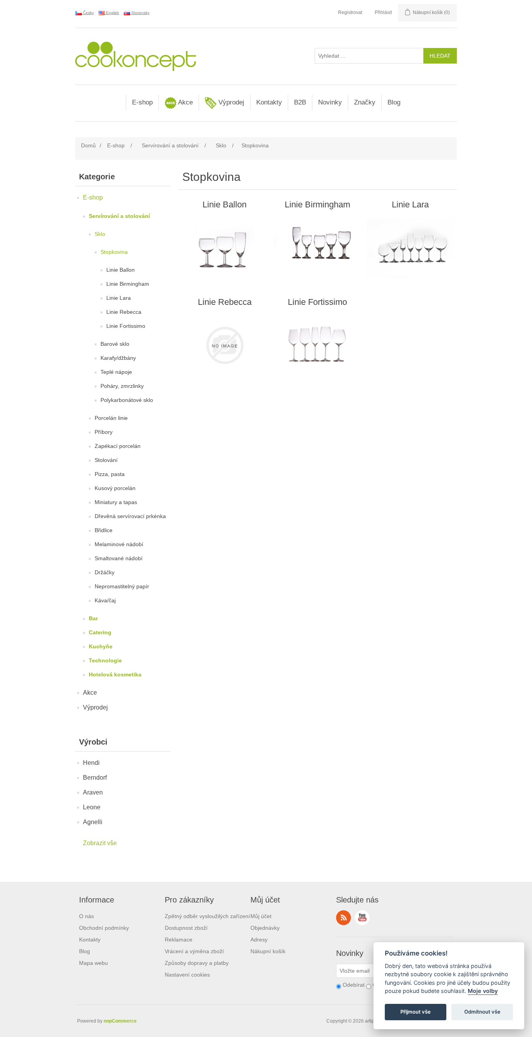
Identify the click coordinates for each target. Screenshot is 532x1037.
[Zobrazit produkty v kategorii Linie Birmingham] (318, 248)
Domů (88, 145)
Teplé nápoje (116, 372)
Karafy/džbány (118, 358)
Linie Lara (118, 298)
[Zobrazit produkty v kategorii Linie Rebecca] (225, 345)
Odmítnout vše (482, 1012)
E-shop (142, 102)
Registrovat (350, 12)
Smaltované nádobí (119, 558)
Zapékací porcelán (118, 446)
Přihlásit (383, 12)
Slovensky (140, 13)
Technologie (105, 660)
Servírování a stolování (119, 216)
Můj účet (260, 916)
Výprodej (230, 102)
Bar (93, 618)
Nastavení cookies (187, 975)
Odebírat (354, 985)
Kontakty (269, 102)
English (112, 13)
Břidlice (104, 530)
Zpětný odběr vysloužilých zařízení (207, 916)
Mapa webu (93, 963)
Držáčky (105, 572)
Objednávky (265, 928)
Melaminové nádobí (119, 544)
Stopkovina (114, 252)
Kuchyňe (101, 646)
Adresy (259, 939)
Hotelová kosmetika (115, 674)
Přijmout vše (415, 1012)
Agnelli (92, 822)
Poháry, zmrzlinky (122, 386)
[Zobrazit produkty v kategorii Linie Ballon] (225, 248)
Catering (100, 632)
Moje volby (483, 991)
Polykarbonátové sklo (126, 400)
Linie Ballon (120, 270)
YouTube (362, 917)
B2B (300, 102)
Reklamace (178, 939)
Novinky (330, 102)
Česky (88, 13)
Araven (93, 792)
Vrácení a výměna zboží (194, 951)
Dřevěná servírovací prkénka (130, 516)
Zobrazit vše (100, 843)
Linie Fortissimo (125, 326)
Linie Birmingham (127, 284)
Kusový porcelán (115, 488)
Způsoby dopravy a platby (197, 963)
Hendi (91, 762)
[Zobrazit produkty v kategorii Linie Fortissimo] (318, 345)
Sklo (100, 234)
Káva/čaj (105, 600)
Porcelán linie (111, 418)
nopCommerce (120, 1021)
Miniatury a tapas (116, 502)
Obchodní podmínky (104, 928)
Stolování (106, 460)
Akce (184, 102)
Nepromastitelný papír (122, 586)
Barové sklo (114, 344)
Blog (394, 102)
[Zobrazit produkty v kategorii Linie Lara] (410, 248)
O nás (86, 916)
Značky (364, 102)
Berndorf (95, 777)
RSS (343, 917)
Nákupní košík (267, 951)
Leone (91, 807)
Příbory (104, 432)
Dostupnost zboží (186, 928)
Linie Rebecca (123, 312)
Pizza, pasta (110, 474)
